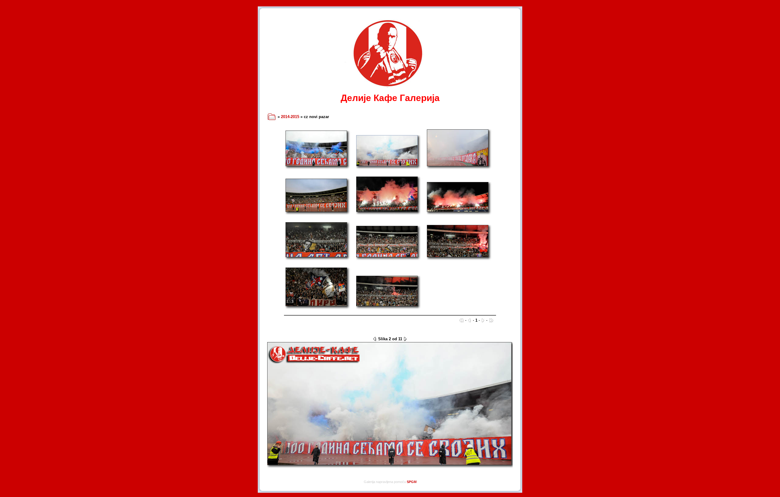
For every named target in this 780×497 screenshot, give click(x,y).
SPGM (412, 482)
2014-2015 (290, 116)
